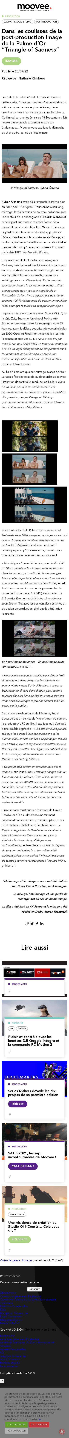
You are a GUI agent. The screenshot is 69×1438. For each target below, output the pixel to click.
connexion (6, 1303)
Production (12, 16)
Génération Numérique (40, 1329)
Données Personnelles (13, 1306)
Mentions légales (10, 1320)
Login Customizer (11, 1316)
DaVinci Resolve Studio (17, 22)
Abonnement (8, 1293)
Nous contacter (10, 1323)
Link (23, 1126)
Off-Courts (17, 1215)
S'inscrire (34, 1289)
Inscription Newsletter (14, 1313)
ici (40, 1419)
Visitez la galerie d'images (16, 1260)
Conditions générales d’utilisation (20, 1296)
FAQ (3, 1310)
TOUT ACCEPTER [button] (16, 1424)
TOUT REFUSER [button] (39, 1424)
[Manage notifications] (62, 1431)
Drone (22, 1029)
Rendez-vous (19, 984)
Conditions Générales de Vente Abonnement (28, 1299)
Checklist (17, 1023)
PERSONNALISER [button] (16, 1431)
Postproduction (46, 22)
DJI (11, 1029)
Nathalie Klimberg (32, 78)
